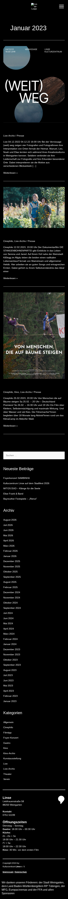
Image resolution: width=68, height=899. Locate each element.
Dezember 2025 (11, 561)
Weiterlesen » (10, 172)
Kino (16, 392)
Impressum (8, 872)
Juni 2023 (8, 680)
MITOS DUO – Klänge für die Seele (21, 488)
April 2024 (8, 628)
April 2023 (8, 691)
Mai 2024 (8, 623)
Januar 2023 (10, 701)
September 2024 (12, 608)
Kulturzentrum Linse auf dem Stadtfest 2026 (26, 483)
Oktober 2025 (10, 571)
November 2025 (11, 566)
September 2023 (12, 665)
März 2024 (9, 633)
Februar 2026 (10, 551)
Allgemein (8, 722)
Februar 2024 (10, 639)
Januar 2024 (10, 644)
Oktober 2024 (10, 602)
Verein (6, 779)
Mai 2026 (8, 535)
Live (5, 763)
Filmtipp (7, 732)
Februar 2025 (10, 587)
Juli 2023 (8, 675)
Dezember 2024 (11, 592)
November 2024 (11, 597)
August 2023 (10, 670)
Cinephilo (8, 241)
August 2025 (10, 582)
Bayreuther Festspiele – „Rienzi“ (20, 498)
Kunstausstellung (12, 758)
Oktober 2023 (10, 659)
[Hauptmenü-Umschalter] (61, 6)
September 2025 (12, 577)
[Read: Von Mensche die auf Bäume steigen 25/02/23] (34, 335)
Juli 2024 (8, 613)
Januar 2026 (10, 556)
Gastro (6, 743)
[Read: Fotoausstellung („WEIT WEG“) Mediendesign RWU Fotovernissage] (34, 84)
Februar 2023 (10, 696)
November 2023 (11, 654)
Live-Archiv (9, 135)
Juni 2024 (8, 618)
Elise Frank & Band (13, 493)
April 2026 (8, 540)
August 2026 (10, 519)
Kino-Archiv (9, 753)
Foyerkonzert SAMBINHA (16, 478)
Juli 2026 (8, 525)
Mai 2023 (8, 685)
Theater (7, 774)
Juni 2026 (8, 530)
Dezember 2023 (11, 649)
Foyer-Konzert (10, 737)
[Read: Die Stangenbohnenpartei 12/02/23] (34, 207)
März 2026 (9, 545)
